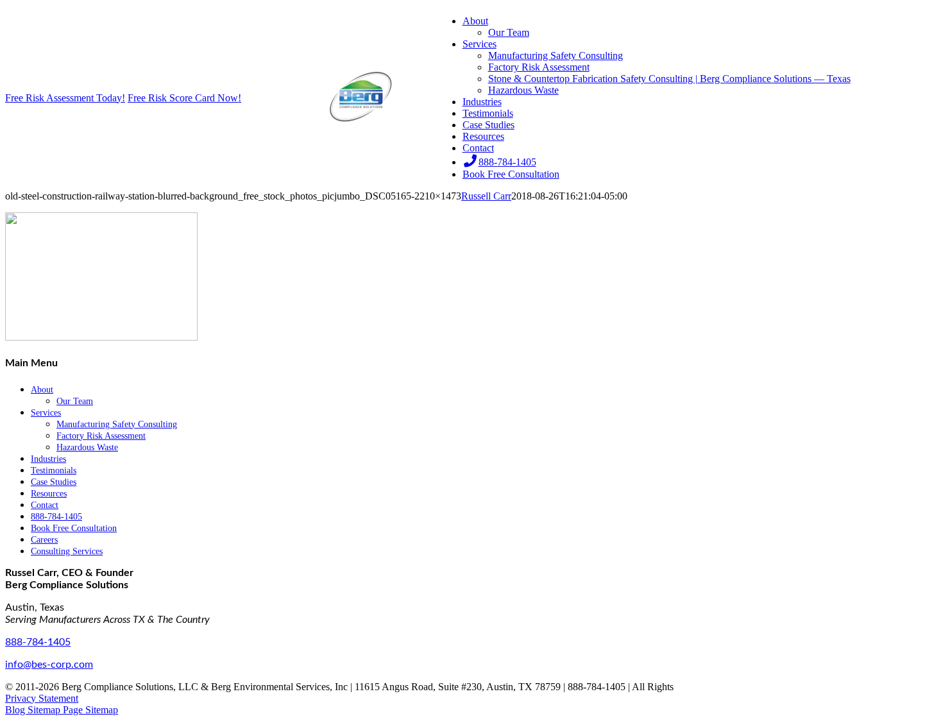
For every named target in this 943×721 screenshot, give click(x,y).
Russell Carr (486, 196)
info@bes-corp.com (49, 664)
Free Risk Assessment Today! (65, 97)
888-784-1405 (38, 642)
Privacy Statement (41, 698)
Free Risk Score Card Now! (184, 97)
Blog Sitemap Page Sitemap (61, 709)
